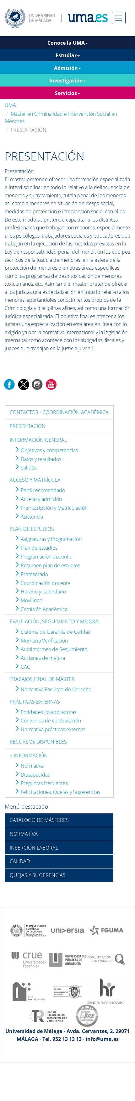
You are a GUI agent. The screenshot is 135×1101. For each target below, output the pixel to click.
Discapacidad (35, 774)
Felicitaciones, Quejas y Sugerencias (59, 792)
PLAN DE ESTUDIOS (32, 528)
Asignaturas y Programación (50, 539)
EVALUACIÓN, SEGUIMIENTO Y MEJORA (54, 621)
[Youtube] (51, 383)
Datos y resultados (40, 459)
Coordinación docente (44, 583)
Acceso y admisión (40, 499)
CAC (24, 666)
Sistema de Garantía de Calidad (55, 631)
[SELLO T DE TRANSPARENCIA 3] (28, 990)
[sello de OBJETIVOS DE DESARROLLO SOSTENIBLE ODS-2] (28, 930)
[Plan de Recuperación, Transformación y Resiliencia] (48, 1015)
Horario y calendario (42, 591)
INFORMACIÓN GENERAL (38, 439)
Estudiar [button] (66, 55)
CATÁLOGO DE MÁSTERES (39, 820)
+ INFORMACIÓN (29, 755)
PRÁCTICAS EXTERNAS (35, 701)
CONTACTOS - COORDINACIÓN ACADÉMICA (59, 412)
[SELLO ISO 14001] (67, 990)
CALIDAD (20, 861)
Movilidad (31, 600)
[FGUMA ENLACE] (106, 930)
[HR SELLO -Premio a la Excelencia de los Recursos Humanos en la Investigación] (106, 990)
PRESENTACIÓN (28, 426)
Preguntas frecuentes (43, 783)
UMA (10, 105)
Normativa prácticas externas (52, 729)
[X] (23, 383)
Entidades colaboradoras (47, 712)
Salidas (27, 467)
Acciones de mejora (42, 657)
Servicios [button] (66, 93)
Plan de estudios (38, 547)
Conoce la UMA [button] (66, 42)
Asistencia (31, 516)
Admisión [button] (66, 68)
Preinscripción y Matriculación (53, 507)
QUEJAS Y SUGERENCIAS (38, 875)
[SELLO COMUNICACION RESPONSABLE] (106, 959)
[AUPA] (67, 959)
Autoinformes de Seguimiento (53, 649)
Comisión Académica (43, 609)
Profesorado (33, 574)
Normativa (31, 765)
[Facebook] (9, 383)
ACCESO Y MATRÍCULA (35, 479)
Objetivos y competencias (48, 450)
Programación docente (45, 556)
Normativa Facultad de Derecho (55, 689)
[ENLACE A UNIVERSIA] (67, 930)
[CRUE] (28, 959)
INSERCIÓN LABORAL (34, 847)
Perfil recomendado (42, 490)
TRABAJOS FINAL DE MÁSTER (42, 679)
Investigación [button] (66, 80)
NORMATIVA (24, 833)
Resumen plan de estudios (49, 565)
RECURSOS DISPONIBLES (38, 741)
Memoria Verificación (43, 640)
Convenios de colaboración (50, 720)
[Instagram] (37, 383)
